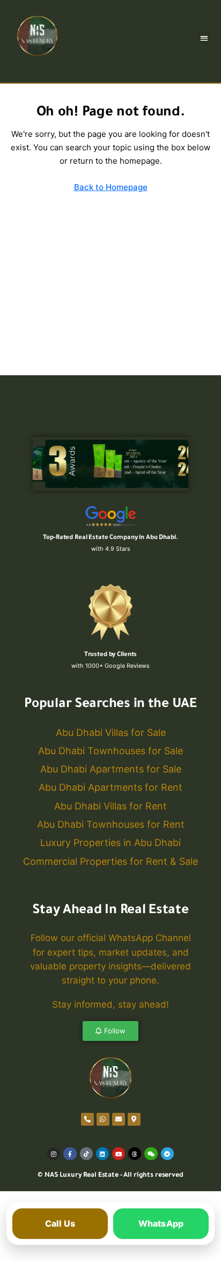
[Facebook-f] (69, 1153)
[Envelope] (118, 1119)
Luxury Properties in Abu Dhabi (110, 842)
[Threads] (134, 1153)
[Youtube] (118, 1153)
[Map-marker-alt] (134, 1119)
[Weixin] (150, 1153)
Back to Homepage (111, 187)
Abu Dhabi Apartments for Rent (110, 787)
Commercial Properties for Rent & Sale (110, 861)
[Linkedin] (102, 1153)
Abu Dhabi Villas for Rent (110, 806)
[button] (204, 38)
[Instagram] (53, 1153)
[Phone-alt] (87, 1119)
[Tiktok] (86, 1153)
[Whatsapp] (103, 1119)
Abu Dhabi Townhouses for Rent (111, 824)
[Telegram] (167, 1153)
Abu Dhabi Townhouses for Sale (110, 750)
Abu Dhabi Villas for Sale (111, 732)
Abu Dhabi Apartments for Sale (110, 769)
